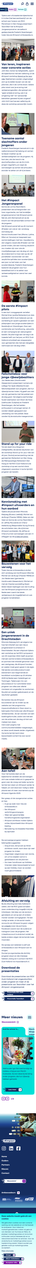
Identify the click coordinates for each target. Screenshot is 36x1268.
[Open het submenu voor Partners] (25, 9)
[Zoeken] (22, 4)
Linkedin (7, 926)
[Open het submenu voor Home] (6, 9)
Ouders (11, 9)
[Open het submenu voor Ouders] (15, 9)
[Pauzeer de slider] (18, 1192)
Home (2, 9)
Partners (21, 9)
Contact (5, 1173)
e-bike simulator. (21, 537)
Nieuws (5, 1169)
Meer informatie (8, 1251)
